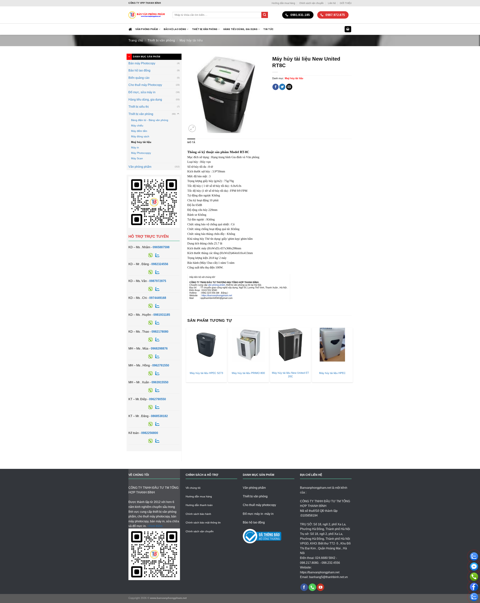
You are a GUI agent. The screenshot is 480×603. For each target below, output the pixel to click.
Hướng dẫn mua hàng (283, 3)
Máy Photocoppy (141, 152)
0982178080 (160, 331)
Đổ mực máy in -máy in (258, 513)
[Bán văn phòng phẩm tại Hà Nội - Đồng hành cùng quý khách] (147, 15)
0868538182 (159, 416)
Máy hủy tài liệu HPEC (332, 372)
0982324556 (159, 264)
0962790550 (157, 399)
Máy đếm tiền (139, 130)
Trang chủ (135, 40)
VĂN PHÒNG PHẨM (146, 29)
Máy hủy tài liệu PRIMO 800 (248, 372)
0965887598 (161, 247)
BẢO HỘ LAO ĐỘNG (175, 29)
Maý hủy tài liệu (191, 40)
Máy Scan (137, 158)
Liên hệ (332, 3)
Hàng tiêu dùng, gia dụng (240, 29)
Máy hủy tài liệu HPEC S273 (206, 372)
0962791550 (160, 365)
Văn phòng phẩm (139, 166)
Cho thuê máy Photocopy (145, 84)
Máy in (135, 147)
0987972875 (157, 281)
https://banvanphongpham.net (217, 295)
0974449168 (157, 297)
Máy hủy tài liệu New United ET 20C (290, 374)
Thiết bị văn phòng (205, 29)
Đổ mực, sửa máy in (141, 92)
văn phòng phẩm (216, 285)
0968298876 (159, 348)
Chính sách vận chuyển (311, 3)
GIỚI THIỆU (346, 3)
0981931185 (161, 314)
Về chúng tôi (193, 487)
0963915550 (160, 382)
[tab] (191, 142)
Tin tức (268, 29)
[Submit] (264, 15)
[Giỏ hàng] (348, 29)
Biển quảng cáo (138, 77)
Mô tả (191, 142)
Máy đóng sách (140, 136)
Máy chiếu (137, 125)
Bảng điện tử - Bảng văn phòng (149, 120)
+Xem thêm (154, 526)
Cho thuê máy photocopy (259, 505)
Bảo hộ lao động (139, 70)
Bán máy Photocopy (141, 63)
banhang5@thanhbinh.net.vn (328, 577)
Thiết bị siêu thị (138, 106)
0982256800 (149, 433)
